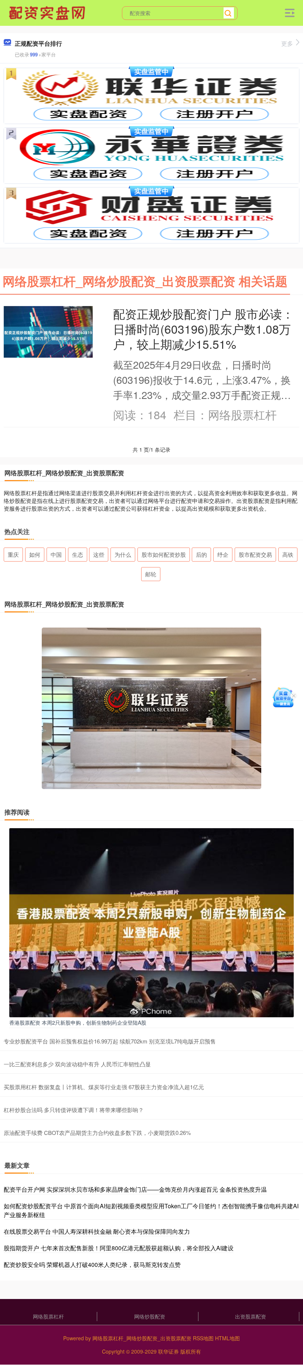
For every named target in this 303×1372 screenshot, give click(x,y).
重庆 (13, 554)
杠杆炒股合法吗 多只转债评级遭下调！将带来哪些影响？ (74, 1110)
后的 (201, 554)
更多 (287, 43)
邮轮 (150, 574)
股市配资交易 (255, 554)
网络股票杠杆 (48, 1316)
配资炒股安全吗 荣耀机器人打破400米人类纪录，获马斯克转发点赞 (92, 1264)
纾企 (222, 554)
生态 (77, 554)
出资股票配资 (250, 1316)
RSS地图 (203, 1338)
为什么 (123, 554)
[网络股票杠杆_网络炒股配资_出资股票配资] (48, 12)
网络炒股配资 (149, 1316)
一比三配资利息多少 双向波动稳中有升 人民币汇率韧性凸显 (77, 1064)
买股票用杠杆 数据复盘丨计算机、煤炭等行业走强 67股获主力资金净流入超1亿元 (104, 1087)
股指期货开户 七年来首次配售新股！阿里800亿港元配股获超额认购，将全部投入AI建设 (119, 1248)
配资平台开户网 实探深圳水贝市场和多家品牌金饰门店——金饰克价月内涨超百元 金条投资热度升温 (135, 1189)
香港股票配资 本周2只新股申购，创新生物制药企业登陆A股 (77, 1022)
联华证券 (168, 1351)
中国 (56, 554)
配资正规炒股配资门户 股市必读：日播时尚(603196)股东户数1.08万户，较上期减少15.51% (203, 328)
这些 (98, 554)
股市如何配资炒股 (164, 554)
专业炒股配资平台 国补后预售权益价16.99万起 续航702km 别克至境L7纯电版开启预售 (110, 1041)
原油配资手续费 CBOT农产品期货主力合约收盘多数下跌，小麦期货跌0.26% (97, 1132)
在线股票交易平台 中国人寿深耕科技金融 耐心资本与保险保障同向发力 (97, 1231)
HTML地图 (227, 1338)
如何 (34, 554)
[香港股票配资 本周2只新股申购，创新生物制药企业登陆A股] (151, 921)
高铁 (287, 554)
